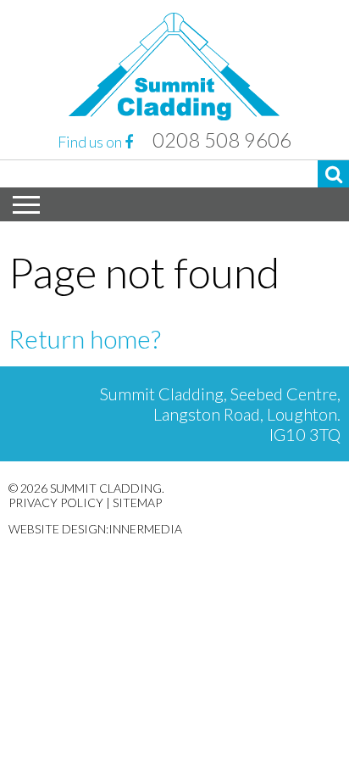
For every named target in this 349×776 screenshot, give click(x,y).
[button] (333, 173)
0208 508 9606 (221, 140)
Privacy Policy (55, 502)
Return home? (84, 338)
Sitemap (137, 502)
